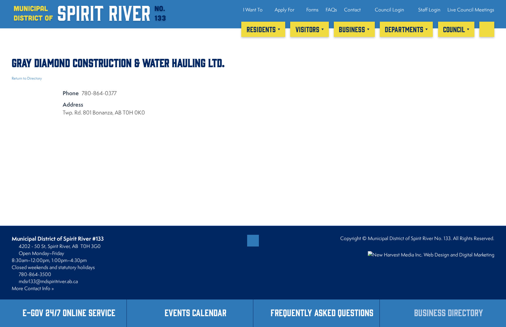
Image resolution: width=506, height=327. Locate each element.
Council (454, 29)
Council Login (389, 9)
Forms (312, 9)
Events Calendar (195, 312)
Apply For (284, 9)
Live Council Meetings (470, 9)
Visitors (307, 29)
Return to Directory (27, 78)
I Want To (253, 9)
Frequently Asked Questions (322, 312)
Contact (352, 9)
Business (352, 29)
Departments (404, 29)
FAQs (331, 9)
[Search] (486, 29)
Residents (261, 29)
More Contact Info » (33, 288)
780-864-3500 (35, 274)
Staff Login (428, 9)
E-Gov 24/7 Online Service (69, 312)
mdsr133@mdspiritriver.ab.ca (48, 281)
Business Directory (448, 312)
